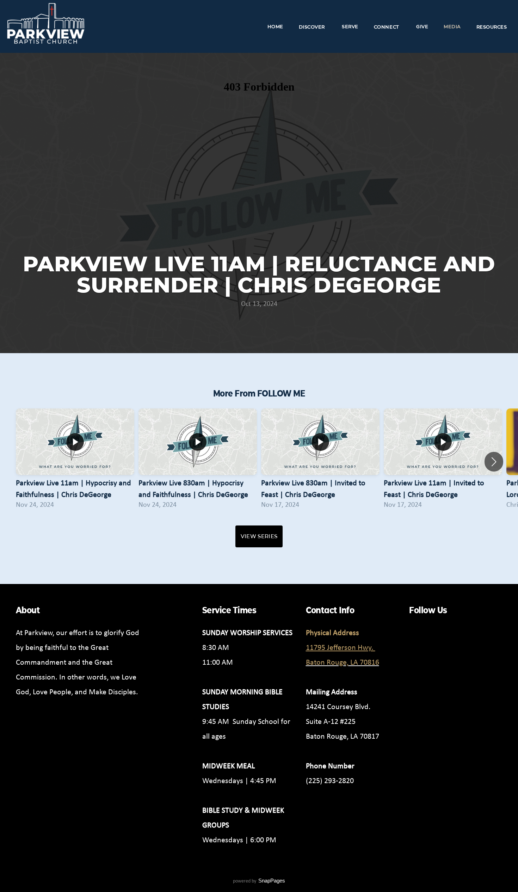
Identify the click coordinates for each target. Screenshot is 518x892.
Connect (387, 26)
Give (422, 26)
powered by (259, 881)
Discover (313, 26)
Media (452, 26)
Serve (350, 26)
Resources (492, 26)
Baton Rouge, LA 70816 (342, 662)
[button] (494, 461)
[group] (75, 461)
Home (275, 26)
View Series (259, 536)
